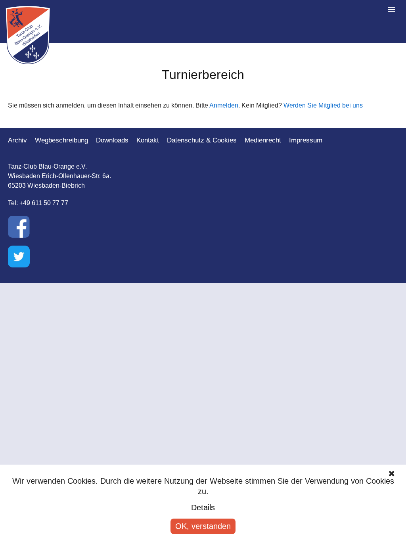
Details (203, 507)
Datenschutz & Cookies (202, 140)
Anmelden (223, 105)
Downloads (112, 140)
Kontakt (147, 140)
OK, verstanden (203, 526)
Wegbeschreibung (61, 140)
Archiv (17, 140)
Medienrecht (263, 140)
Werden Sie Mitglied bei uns (323, 105)
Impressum (305, 140)
